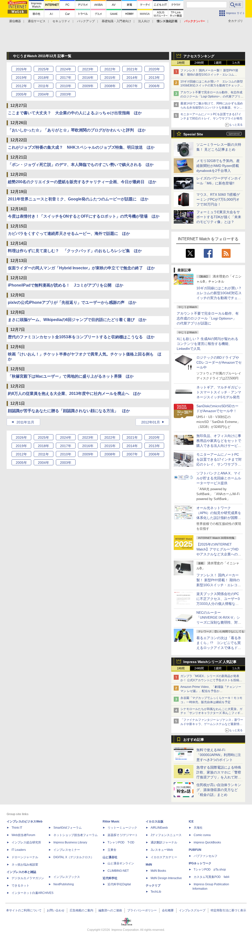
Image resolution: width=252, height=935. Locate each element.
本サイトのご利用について (24, 910)
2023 (88, 69)
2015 (110, 78)
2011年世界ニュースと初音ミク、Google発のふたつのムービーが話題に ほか (78, 199)
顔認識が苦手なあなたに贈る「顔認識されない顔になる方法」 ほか (69, 411)
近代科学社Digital (119, 884)
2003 (65, 94)
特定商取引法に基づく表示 (228, 910)
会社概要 (168, 910)
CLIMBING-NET (118, 870)
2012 (21, 86)
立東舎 (112, 850)
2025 (43, 69)
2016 (88, 78)
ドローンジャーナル (25, 857)
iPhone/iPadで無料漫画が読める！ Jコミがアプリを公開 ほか (65, 285)
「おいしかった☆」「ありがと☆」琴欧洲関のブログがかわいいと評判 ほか (77, 130)
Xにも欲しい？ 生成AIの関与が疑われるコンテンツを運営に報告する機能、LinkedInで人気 (207, 344)
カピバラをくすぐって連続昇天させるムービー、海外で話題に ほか (69, 233)
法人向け (144, 21)
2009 (88, 86)
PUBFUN (195, 850)
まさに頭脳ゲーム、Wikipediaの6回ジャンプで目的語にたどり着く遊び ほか (77, 320)
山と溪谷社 (110, 857)
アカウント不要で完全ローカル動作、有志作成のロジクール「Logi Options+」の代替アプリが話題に (208, 318)
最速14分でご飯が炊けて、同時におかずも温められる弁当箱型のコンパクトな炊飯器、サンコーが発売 (211, 107)
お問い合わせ (55, 910)
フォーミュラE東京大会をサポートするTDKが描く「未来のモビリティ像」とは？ (218, 217)
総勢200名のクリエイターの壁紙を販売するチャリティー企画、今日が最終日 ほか (82, 182)
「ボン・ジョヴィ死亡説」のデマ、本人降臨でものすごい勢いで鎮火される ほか (81, 164)
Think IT (17, 827)
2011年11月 (25, 422)
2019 (21, 78)
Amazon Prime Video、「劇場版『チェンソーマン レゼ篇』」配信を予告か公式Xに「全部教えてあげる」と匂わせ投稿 (210, 691)
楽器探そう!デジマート (123, 835)
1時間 (181, 62)
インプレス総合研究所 (26, 842)
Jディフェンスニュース (166, 835)
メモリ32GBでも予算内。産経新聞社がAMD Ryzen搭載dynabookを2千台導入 (218, 166)
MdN (149, 864)
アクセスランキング (198, 56)
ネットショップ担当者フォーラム (75, 835)
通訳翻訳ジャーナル (164, 842)
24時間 (199, 62)
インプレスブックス (66, 877)
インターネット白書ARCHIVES (32, 893)
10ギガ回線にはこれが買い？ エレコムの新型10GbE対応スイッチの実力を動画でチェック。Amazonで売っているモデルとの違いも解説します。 (220, 298)
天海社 (198, 827)
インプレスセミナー (66, 850)
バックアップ (86, 21)
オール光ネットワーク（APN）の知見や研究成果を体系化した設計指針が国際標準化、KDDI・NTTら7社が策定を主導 (218, 518)
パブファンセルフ (205, 856)
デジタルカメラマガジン (28, 878)
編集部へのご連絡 (110, 910)
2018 (43, 78)
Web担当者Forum (23, 835)
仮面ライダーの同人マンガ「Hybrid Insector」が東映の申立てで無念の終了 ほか (81, 268)
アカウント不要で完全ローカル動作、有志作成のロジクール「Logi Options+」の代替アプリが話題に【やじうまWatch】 (211, 96)
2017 (65, 78)
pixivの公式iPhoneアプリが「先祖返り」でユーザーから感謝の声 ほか (72, 302)
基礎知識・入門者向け (116, 21)
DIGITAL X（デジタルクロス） (73, 857)
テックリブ (153, 885)
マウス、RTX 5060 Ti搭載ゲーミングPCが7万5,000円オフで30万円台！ (218, 199)
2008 (110, 86)
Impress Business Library (70, 842)
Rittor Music (111, 821)
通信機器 (15, 21)
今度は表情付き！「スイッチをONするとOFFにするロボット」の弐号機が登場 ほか (83, 216)
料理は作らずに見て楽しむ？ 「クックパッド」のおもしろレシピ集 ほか (75, 251)
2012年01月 (150, 422)
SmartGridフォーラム (67, 827)
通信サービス (37, 21)
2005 (21, 94)
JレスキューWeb (162, 850)
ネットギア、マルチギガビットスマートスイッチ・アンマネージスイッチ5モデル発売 (218, 392)
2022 (110, 69)
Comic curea (202, 835)
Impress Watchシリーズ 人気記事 (209, 662)
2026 (21, 69)
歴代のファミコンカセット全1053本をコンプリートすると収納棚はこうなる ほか (81, 337)
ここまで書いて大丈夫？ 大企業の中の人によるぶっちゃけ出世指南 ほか (75, 113)
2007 (132, 86)
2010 (65, 86)
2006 (154, 86)
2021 (132, 69)
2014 (132, 78)
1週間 (217, 62)
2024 (65, 69)
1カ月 (236, 62)
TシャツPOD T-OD (121, 842)
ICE (191, 821)
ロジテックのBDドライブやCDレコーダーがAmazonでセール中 (219, 362)
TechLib (156, 891)
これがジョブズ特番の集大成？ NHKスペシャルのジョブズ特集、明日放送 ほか (81, 147)
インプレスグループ (192, 910)
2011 (43, 86)
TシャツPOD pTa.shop (210, 869)
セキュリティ (61, 21)
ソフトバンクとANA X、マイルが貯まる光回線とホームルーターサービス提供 (218, 478)
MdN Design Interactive (166, 878)
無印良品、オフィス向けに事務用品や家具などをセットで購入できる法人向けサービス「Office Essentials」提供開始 (218, 445)
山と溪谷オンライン (121, 863)
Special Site (193, 134)
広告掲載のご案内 (81, 910)
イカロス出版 (154, 821)
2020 (154, 69)
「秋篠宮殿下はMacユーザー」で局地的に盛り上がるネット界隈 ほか (71, 376)
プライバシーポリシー (142, 910)
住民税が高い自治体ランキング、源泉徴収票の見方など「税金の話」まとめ (218, 790)
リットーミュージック (122, 827)
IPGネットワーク (200, 863)
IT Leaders (19, 850)
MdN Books (158, 870)
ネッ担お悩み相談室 (25, 864)
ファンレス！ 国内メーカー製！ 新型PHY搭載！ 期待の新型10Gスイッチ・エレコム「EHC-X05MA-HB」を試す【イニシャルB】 (210, 75)
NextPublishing (63, 884)
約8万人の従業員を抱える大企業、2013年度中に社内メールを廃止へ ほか (74, 393)
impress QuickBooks (207, 842)
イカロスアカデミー (164, 857)
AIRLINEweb (159, 827)
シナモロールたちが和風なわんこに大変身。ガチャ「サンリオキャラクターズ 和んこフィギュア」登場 (211, 713)
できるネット (20, 885)
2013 (154, 78)
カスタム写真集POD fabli (211, 877)
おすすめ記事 (193, 740)
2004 (43, 94)
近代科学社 (110, 878)
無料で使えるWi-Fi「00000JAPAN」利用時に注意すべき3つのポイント (218, 755)
